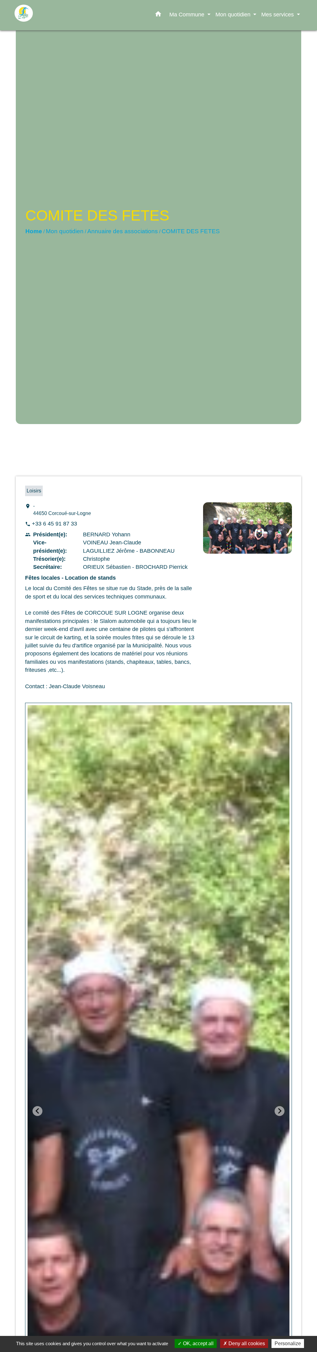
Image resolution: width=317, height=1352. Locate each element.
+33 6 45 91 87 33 (54, 524)
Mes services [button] (278, 14)
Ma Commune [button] (187, 14)
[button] (158, 15)
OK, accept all (198, 1343)
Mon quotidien (65, 231)
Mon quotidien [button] (233, 14)
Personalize (288, 1343)
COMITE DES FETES (191, 231)
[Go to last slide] (37, 1111)
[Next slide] (279, 1111)
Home (33, 231)
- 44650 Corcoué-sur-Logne (62, 509)
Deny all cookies (246, 1343)
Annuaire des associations (122, 231)
